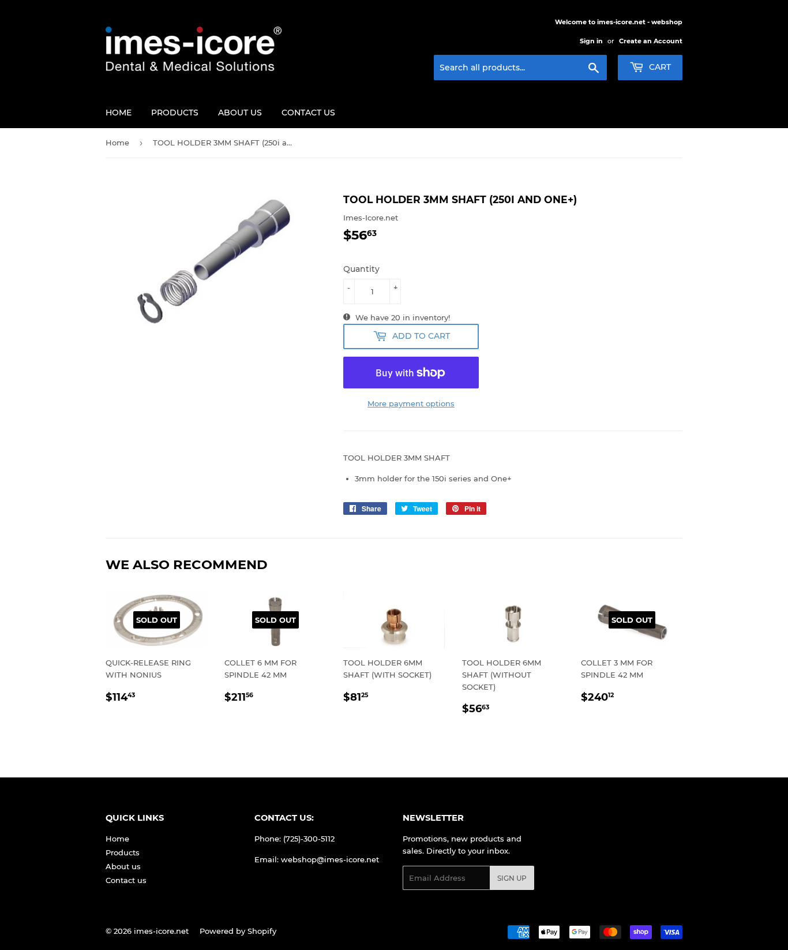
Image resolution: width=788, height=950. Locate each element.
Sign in (591, 41)
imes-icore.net (161, 931)
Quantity (361, 269)
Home (119, 112)
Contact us (308, 112)
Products (174, 112)
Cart (659, 67)
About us (240, 112)
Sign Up (512, 878)
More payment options (411, 403)
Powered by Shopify (238, 931)
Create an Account (650, 41)
